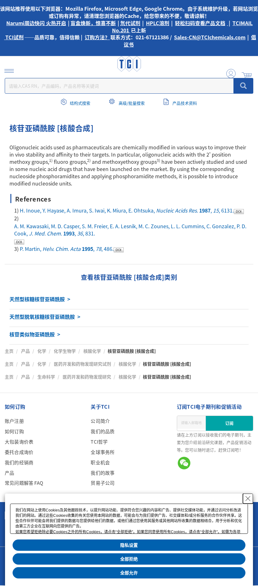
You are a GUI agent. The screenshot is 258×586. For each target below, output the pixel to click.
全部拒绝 (129, 558)
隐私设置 (129, 545)
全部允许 (129, 572)
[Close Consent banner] (248, 499)
